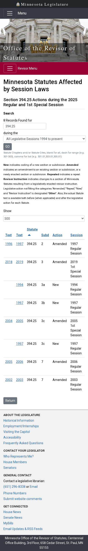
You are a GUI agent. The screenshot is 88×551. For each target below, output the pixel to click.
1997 (19, 244)
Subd (45, 235)
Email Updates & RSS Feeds (23, 529)
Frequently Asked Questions (23, 443)
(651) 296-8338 (14, 486)
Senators (9, 467)
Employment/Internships (21, 426)
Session (76, 235)
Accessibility (12, 437)
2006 (19, 362)
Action (57, 235)
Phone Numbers (14, 493)
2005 (19, 321)
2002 (8, 380)
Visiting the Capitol (16, 432)
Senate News (12, 517)
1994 (19, 285)
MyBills (8, 523)
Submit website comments (22, 499)
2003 (19, 380)
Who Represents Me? (18, 456)
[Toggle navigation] (9, 13)
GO (7, 146)
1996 (8, 244)
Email (34, 486)
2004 (8, 321)
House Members (15, 462)
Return (10, 400)
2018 (8, 262)
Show (7, 211)
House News (12, 512)
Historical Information (18, 420)
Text (8, 235)
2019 (19, 262)
